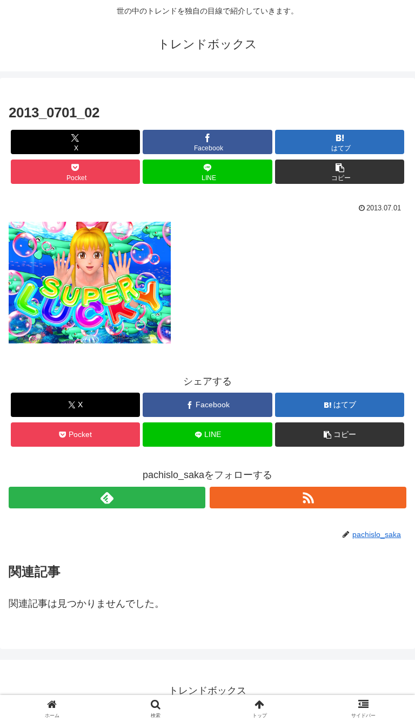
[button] (339, 172)
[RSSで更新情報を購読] (308, 497)
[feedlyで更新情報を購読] (107, 497)
